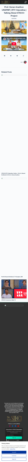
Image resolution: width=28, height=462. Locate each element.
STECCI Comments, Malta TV (8, 300)
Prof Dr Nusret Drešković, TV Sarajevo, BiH (12, 276)
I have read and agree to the (12, 440)
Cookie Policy (12, 448)
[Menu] (25, 2)
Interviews (14, 18)
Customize (14, 455)
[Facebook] (11, 55)
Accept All (14, 452)
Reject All (14, 459)
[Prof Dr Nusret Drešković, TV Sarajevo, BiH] (14, 226)
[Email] (17, 55)
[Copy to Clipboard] (23, 55)
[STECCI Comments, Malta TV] (14, 289)
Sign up (14, 437)
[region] (14, 451)
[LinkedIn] (4, 55)
